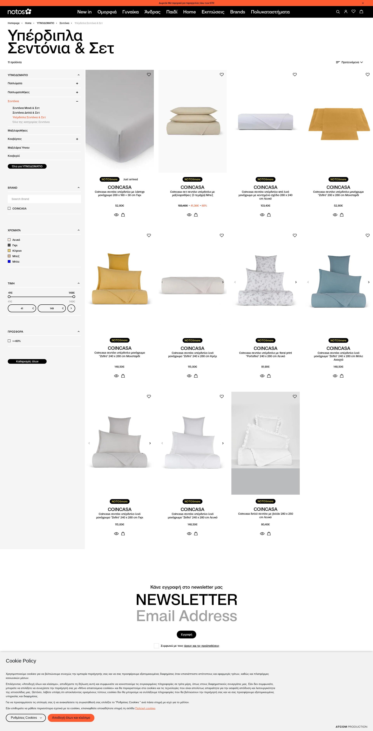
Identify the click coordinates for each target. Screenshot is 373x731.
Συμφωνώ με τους (190, 646)
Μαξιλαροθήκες (18, 130)
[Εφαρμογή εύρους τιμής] (71, 308)
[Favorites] (353, 11)
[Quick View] (116, 215)
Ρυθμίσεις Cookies (24, 717)
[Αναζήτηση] (338, 12)
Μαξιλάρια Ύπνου (19, 147)
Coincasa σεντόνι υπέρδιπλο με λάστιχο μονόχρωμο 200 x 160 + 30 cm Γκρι (120, 193)
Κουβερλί (14, 156)
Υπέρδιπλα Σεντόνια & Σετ (29, 117)
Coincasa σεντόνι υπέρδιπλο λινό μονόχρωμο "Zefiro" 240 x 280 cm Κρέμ (192, 354)
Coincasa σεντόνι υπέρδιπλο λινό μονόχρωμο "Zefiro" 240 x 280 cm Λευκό (192, 515)
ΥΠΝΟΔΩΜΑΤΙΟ (45, 23)
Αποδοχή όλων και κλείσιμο (71, 717)
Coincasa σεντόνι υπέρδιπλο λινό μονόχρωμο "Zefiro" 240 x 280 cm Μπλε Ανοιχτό (338, 356)
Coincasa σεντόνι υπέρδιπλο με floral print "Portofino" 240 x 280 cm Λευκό (265, 354)
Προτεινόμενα (350, 62)
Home (28, 23)
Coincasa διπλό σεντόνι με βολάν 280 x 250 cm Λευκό (265, 515)
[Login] (346, 11)
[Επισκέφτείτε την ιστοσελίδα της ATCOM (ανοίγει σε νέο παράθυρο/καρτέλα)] (351, 726)
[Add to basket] (123, 215)
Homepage (14, 23)
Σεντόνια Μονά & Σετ (26, 108)
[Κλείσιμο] (363, 3)
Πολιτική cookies (145, 708)
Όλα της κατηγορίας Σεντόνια (31, 122)
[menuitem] (85, 12)
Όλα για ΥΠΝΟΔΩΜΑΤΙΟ (27, 166)
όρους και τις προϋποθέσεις (201, 646)
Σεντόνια (64, 23)
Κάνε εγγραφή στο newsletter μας (186, 587)
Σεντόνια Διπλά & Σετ (26, 112)
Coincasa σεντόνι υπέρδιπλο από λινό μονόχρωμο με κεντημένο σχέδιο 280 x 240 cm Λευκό (265, 195)
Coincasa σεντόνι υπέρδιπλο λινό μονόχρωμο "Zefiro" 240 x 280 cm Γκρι (119, 515)
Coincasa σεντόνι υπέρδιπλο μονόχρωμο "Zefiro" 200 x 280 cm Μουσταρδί (338, 193)
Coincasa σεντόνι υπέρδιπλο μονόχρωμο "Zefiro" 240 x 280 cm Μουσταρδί (119, 354)
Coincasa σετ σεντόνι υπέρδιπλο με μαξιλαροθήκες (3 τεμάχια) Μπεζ (192, 193)
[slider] (9, 296)
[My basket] (361, 11)
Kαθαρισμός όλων (27, 361)
